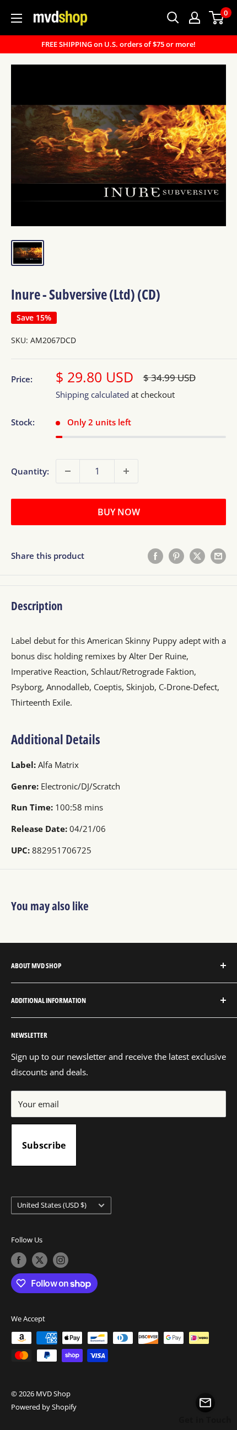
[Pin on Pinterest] (176, 555)
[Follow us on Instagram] (60, 1260)
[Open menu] (16, 18)
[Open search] (173, 18)
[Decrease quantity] (67, 471)
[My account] (194, 18)
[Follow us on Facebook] (18, 1260)
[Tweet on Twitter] (197, 555)
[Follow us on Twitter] (39, 1260)
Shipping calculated (92, 394)
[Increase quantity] (126, 471)
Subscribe (44, 1145)
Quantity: (30, 471)
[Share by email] (218, 555)
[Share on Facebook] (155, 555)
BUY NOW (119, 512)
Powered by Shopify (44, 1407)
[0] (217, 17)
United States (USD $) (52, 1205)
